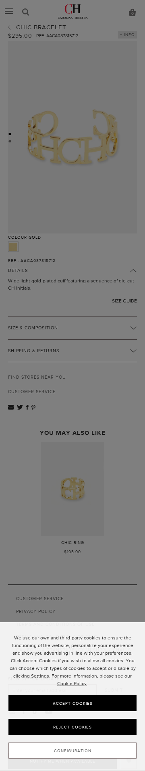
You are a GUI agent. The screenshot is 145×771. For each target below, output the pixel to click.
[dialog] (72, 696)
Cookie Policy (72, 683)
